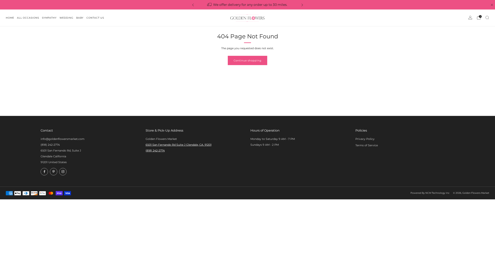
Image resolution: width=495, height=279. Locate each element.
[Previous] (192, 4)
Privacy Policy (365, 139)
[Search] (487, 18)
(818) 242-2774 (50, 144)
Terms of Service (366, 145)
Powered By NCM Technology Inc (430, 193)
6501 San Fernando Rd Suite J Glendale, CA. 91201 (179, 144)
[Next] (302, 4)
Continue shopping (247, 60)
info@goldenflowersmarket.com (62, 139)
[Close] (492, 4)
